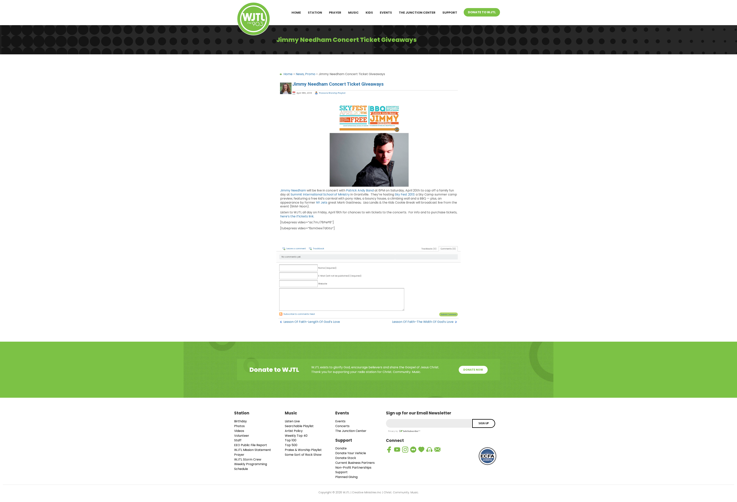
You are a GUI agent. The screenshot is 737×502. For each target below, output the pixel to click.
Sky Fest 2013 (404, 194)
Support (449, 12)
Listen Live (292, 421)
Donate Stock (345, 458)
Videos (239, 431)
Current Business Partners (355, 463)
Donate (341, 448)
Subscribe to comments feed (299, 314)
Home (296, 12)
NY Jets (321, 202)
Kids (369, 12)
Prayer (335, 12)
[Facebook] (389, 449)
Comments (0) (448, 248)
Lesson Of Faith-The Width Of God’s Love (423, 321)
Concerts (342, 426)
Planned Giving (346, 477)
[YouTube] (397, 449)
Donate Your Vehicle (350, 453)
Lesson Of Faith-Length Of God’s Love (311, 321)
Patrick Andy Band (360, 190)
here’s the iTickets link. (297, 216)
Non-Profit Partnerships (353, 467)
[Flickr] (413, 449)
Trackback (318, 248)
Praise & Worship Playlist (332, 92)
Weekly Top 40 (296, 435)
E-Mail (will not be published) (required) (339, 275)
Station (315, 12)
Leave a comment (296, 248)
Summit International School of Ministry (320, 194)
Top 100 (290, 440)
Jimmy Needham (293, 190)
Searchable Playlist (299, 426)
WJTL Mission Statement (252, 450)
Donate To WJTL (482, 12)
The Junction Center (417, 12)
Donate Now (473, 370)
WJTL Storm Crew (247, 459)
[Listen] (429, 449)
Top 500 (291, 445)
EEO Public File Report (250, 445)
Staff (237, 440)
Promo (310, 74)
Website (322, 283)
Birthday (240, 421)
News (300, 74)
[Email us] (437, 449)
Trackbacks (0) (428, 248)
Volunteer (241, 435)
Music (353, 12)
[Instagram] (405, 449)
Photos (239, 426)
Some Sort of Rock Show (303, 454)
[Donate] (421, 449)
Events (386, 12)
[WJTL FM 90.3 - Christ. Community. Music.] (253, 19)
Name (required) (327, 267)
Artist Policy (294, 431)
